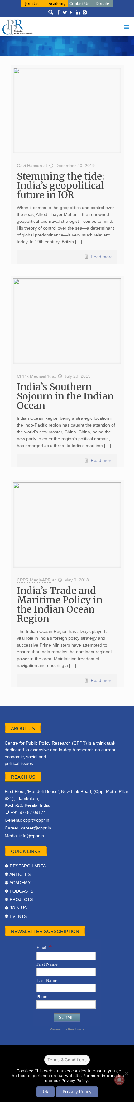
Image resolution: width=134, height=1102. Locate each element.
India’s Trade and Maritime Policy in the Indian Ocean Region (60, 604)
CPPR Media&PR (34, 376)
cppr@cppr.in (36, 820)
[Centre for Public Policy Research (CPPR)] (67, 26)
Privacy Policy (77, 1092)
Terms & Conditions (67, 1059)
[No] (126, 1073)
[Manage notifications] (119, 1080)
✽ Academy (18, 882)
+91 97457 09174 (28, 812)
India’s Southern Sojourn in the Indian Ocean (65, 396)
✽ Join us (16, 907)
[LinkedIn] (78, 12)
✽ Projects (19, 899)
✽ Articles (18, 874)
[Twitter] (65, 12)
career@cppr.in (36, 827)
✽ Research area (25, 865)
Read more (102, 256)
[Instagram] (84, 12)
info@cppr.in (31, 835)
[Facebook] (58, 12)
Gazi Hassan (29, 165)
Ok (45, 1092)
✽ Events (16, 916)
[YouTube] (71, 12)
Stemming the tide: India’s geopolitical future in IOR (60, 185)
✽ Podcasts (19, 891)
